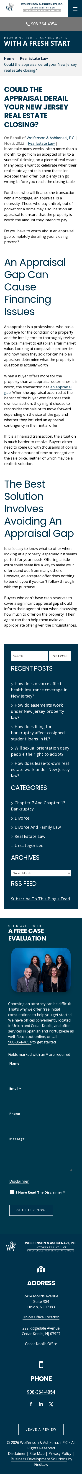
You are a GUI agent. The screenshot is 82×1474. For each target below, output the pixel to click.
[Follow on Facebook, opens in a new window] (31, 1404)
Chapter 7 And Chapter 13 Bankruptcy (38, 806)
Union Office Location (41, 1317)
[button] (75, 8)
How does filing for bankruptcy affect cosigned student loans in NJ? (38, 733)
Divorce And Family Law (38, 827)
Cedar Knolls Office (41, 1343)
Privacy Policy (60, 1453)
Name (14, 1063)
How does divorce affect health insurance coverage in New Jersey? (39, 690)
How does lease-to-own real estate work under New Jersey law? (40, 769)
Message (17, 1138)
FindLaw (41, 1464)
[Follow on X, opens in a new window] (51, 1404)
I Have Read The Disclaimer (40, 1192)
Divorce (22, 818)
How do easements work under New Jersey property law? (37, 711)
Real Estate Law (41, 143)
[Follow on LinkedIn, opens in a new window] (41, 1404)
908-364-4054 (43, 23)
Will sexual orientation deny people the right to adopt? (40, 751)
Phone (14, 1113)
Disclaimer (19, 1181)
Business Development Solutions (39, 1458)
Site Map (37, 1453)
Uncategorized (29, 845)
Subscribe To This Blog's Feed (40, 899)
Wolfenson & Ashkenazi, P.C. (51, 137)
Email (15, 1088)
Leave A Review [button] (41, 1429)
